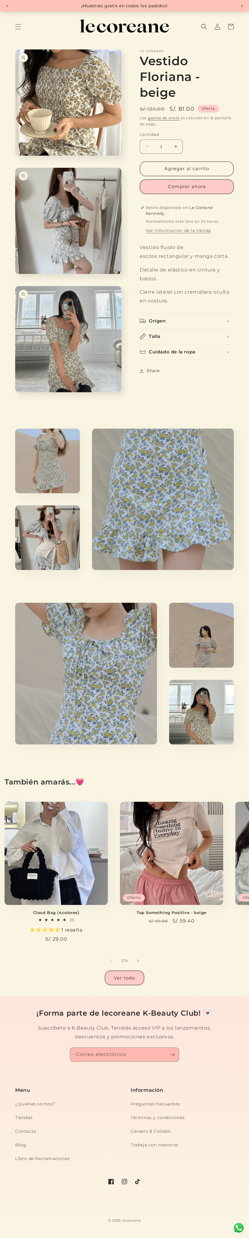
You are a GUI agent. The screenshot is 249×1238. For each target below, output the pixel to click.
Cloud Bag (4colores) (56, 912)
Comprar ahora (187, 186)
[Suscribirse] (172, 1054)
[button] (18, 26)
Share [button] (153, 370)
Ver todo (124, 978)
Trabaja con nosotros (155, 1145)
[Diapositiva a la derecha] (138, 960)
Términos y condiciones (158, 1117)
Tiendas (23, 1117)
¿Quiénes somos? (35, 1104)
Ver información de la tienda (178, 230)
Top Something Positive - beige (171, 912)
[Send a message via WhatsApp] (239, 1228)
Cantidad (149, 134)
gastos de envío (164, 118)
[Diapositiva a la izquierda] (111, 960)
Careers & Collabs (150, 1131)
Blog (20, 1145)
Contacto (25, 1131)
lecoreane (132, 1220)
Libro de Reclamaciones (42, 1158)
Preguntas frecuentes (155, 1104)
